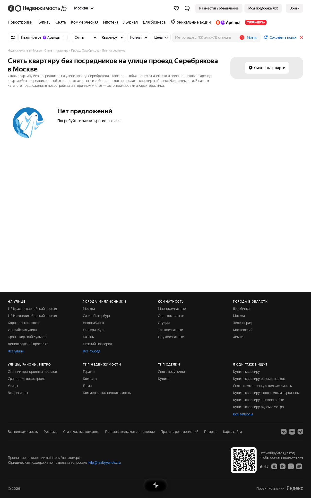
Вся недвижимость (23, 432)
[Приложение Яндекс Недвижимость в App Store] (274, 466)
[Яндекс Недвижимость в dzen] (292, 432)
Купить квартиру (246, 372)
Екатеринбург (94, 330)
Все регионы (18, 393)
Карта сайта (232, 432)
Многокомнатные (172, 309)
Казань (88, 337)
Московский (242, 330)
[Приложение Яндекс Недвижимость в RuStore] (299, 466)
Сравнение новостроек (26, 379)
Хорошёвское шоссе (24, 323)
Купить (163, 379)
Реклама (50, 432)
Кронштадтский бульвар (27, 337)
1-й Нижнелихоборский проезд (32, 316)
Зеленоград (242, 323)
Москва (89, 309)
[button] (187, 8)
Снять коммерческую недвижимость (262, 386)
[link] (294, 8)
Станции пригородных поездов (32, 372)
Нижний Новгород (97, 344)
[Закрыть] (301, 37)
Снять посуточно (171, 372)
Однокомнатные (171, 316)
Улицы (13, 386)
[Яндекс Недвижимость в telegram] (300, 432)
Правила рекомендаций (179, 432)
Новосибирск (93, 323)
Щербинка (241, 309)
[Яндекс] (294, 488)
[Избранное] (176, 8)
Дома (87, 386)
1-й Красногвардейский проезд (32, 309)
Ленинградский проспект (28, 344)
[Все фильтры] (12, 37)
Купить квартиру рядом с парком (259, 379)
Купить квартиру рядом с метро (258, 407)
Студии (164, 323)
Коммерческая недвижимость (107, 393)
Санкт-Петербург (97, 316)
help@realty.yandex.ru (104, 462)
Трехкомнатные (170, 330)
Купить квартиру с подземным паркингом (266, 393)
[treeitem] (21, 22)
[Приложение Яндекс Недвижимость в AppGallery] (291, 466)
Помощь (210, 432)
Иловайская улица (22, 330)
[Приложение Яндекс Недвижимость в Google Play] (282, 466)
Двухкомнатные (171, 337)
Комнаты (90, 379)
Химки (238, 337)
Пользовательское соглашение (130, 432)
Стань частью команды (81, 432)
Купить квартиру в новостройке (258, 400)
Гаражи (89, 372)
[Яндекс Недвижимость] (37, 8)
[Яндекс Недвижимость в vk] (284, 432)
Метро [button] (252, 38)
